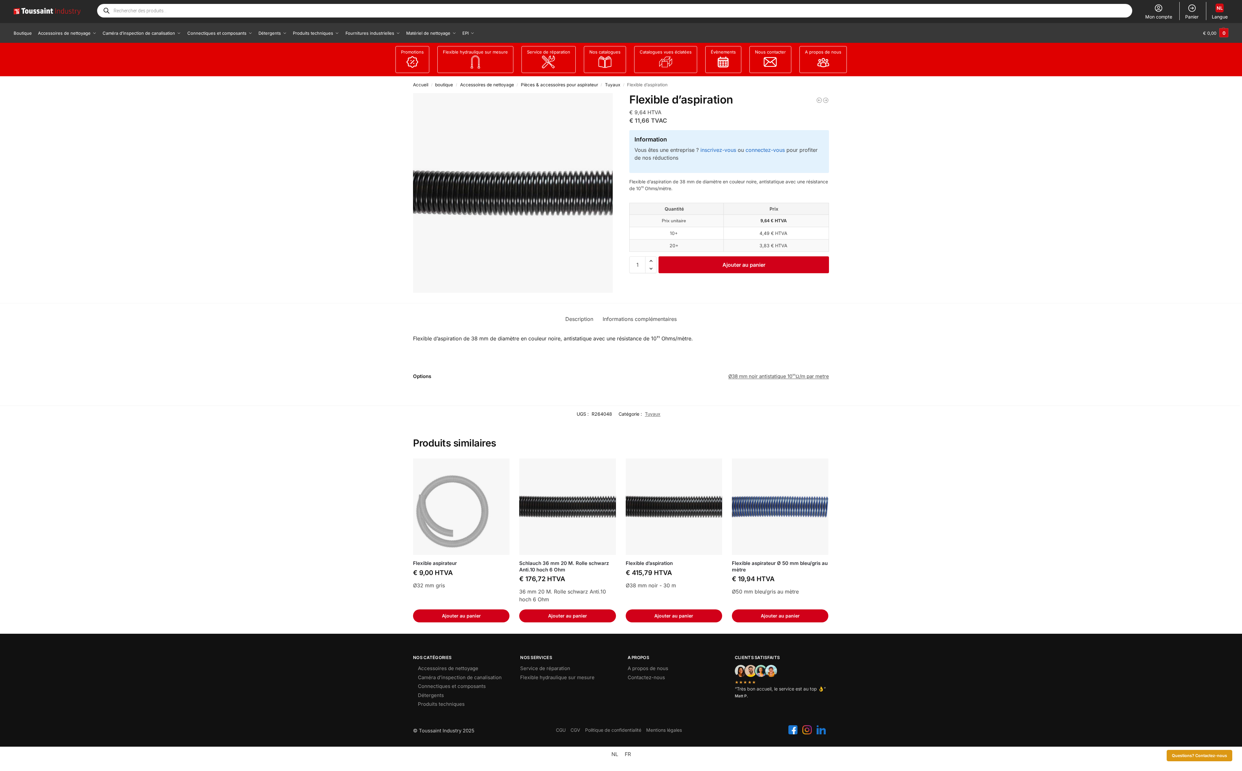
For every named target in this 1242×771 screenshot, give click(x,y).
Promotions (412, 52)
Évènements (723, 52)
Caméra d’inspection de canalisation (460, 677)
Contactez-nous (646, 677)
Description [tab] (579, 319)
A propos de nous (823, 52)
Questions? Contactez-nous (1199, 755)
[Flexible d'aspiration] (819, 100)
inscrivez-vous (718, 150)
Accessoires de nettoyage (487, 84)
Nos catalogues (605, 52)
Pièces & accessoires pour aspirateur (559, 84)
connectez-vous (765, 150)
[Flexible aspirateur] (461, 507)
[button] (1215, 33)
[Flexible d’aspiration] (674, 507)
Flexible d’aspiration (649, 563)
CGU (561, 730)
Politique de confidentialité (613, 730)
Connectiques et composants (452, 686)
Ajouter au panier (743, 265)
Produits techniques (441, 704)
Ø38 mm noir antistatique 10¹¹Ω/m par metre (778, 376)
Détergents (431, 695)
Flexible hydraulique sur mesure (475, 52)
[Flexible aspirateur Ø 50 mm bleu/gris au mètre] (780, 507)
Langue (1220, 12)
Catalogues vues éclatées (666, 52)
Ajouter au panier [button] (461, 615)
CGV (575, 730)
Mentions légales (664, 730)
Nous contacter (770, 52)
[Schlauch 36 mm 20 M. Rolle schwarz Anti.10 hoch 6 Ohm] (567, 507)
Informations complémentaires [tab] (640, 319)
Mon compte (1158, 16)
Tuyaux (612, 84)
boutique (444, 84)
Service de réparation (548, 52)
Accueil (420, 84)
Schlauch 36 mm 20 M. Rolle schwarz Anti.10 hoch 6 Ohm (564, 566)
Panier (1191, 16)
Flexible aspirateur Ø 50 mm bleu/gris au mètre (780, 566)
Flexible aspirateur (435, 563)
